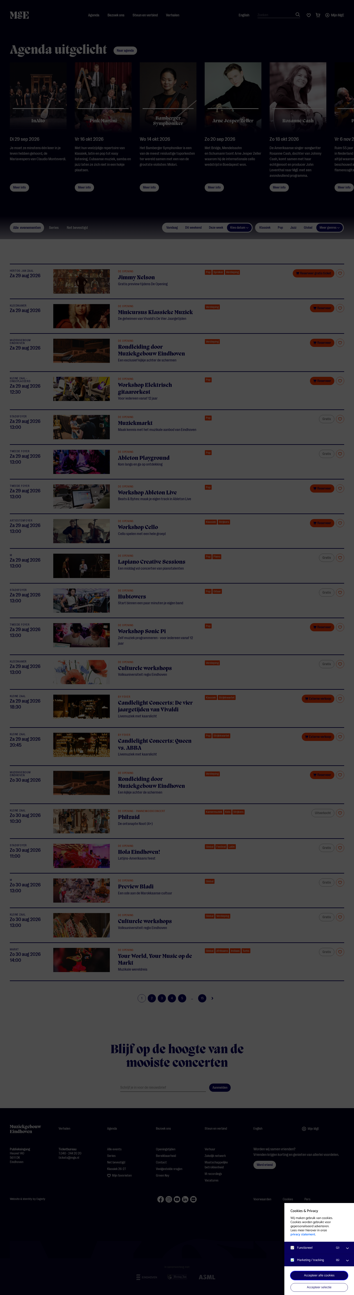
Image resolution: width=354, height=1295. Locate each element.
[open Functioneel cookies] (347, 1248)
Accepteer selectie (319, 1287)
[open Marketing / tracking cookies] (347, 1260)
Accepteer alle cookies (319, 1275)
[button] (315, 1248)
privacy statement (302, 1234)
